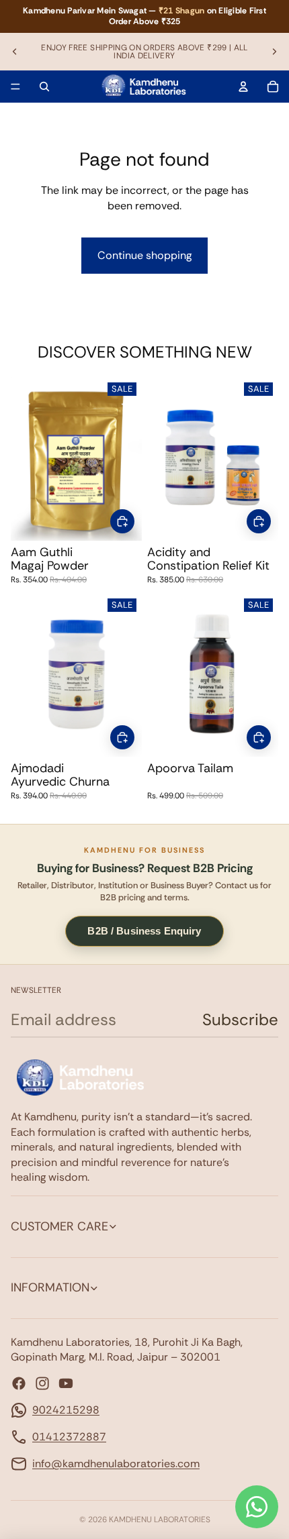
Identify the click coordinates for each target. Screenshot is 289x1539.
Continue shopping (144, 255)
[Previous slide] (15, 51)
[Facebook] (19, 1383)
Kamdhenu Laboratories (159, 1519)
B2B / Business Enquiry (144, 931)
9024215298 (65, 1410)
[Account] (243, 86)
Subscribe (240, 1019)
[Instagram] (42, 1383)
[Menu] (15, 86)
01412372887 (69, 1437)
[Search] (44, 86)
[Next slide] (274, 51)
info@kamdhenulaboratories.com (116, 1463)
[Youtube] (66, 1383)
